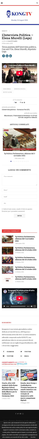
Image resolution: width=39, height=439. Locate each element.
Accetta (33, 437)
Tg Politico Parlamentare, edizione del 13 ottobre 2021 (25, 268)
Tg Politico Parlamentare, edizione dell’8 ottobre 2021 (25, 278)
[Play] (4, 306)
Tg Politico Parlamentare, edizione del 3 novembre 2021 (19, 154)
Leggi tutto (14, 346)
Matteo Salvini (7, 92)
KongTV (4, 31)
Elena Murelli (7, 89)
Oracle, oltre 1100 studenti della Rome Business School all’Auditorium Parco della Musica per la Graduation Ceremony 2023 (10, 389)
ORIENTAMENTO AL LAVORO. (13, 362)
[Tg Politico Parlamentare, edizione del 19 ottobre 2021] (7, 250)
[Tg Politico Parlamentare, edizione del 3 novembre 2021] (19, 139)
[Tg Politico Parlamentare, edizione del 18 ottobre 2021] (7, 260)
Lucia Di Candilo (12, 41)
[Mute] (32, 306)
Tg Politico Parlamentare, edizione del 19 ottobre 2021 (26, 249)
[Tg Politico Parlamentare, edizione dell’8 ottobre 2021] (7, 279)
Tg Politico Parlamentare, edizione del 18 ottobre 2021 (26, 258)
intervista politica (19, 89)
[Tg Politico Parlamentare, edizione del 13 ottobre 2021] (7, 270)
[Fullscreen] (35, 306)
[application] (19, 298)
